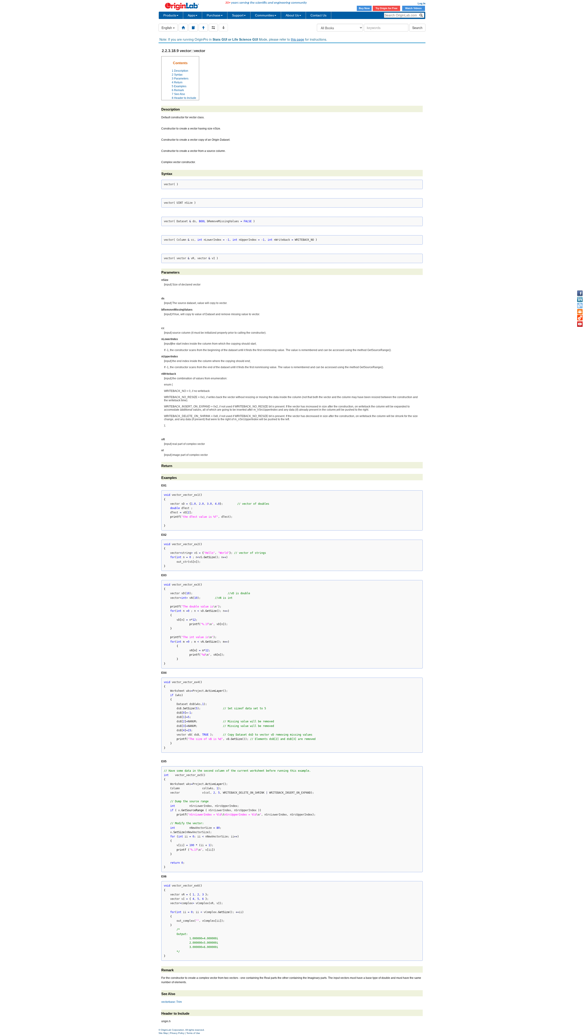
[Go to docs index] (183, 28)
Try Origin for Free (386, 8)
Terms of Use (193, 1033)
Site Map (163, 1033)
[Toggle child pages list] (223, 28)
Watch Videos (413, 8)
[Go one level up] (203, 28)
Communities (264, 15)
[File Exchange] (580, 318)
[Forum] (580, 312)
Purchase (213, 15)
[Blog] (580, 306)
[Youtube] (580, 324)
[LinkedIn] (580, 299)
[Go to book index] (193, 28)
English (167, 27)
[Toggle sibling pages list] (213, 28)
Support (237, 15)
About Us (292, 15)
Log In (421, 3)
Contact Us (318, 15)
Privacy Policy (177, 1033)
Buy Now (364, 8)
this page (297, 39)
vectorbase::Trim (171, 1001)
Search (417, 27)
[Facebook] (580, 293)
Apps (191, 15)
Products (169, 15)
